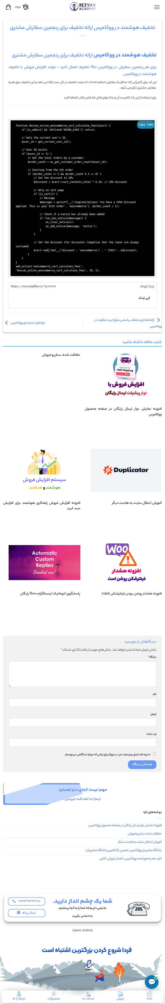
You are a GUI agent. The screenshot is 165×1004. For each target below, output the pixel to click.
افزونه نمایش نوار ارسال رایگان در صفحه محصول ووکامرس (125, 825)
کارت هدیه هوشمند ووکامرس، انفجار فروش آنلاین (130, 859)
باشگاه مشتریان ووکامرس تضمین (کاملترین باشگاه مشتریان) (124, 850)
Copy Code (146, 124)
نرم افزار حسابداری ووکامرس (27, 322)
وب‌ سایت (151, 734)
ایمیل (153, 714)
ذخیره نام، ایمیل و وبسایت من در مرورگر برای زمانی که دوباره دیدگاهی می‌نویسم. (107, 754)
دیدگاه (152, 657)
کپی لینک (144, 298)
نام (154, 694)
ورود (18, 7)
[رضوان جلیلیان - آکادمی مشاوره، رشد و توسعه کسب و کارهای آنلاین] (82, 6)
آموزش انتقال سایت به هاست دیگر (140, 842)
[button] (157, 7)
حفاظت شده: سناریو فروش (61, 355)
